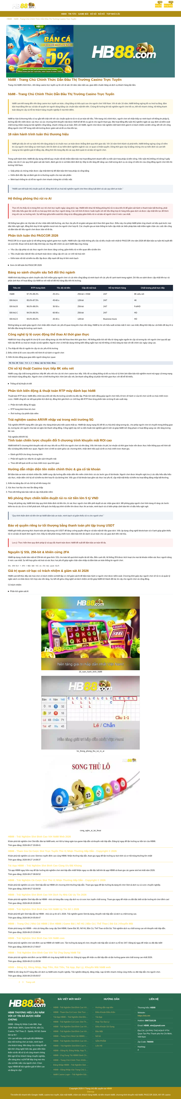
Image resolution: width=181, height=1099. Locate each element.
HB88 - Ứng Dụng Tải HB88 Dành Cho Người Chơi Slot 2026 (71, 1055)
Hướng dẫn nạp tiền (104, 1007)
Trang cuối (30, 982)
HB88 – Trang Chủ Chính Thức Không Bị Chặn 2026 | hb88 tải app (71, 1060)
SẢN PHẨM (100, 1041)
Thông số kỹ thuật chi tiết (21, 384)
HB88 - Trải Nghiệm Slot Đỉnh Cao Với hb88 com (36, 938)
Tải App (98, 1017)
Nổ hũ (98, 1036)
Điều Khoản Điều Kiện (105, 1012)
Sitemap (90, 1092)
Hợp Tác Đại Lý (102, 1022)
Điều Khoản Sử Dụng (104, 1027)
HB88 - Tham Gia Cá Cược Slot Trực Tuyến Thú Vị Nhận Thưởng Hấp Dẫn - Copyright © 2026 (62, 851)
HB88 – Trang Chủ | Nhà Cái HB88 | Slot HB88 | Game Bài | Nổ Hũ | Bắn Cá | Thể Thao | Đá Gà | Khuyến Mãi (70, 923)
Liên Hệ (98, 1046)
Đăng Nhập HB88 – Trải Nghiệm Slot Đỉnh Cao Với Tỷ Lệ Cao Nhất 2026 (71, 1065)
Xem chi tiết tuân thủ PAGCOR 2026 (26, 265)
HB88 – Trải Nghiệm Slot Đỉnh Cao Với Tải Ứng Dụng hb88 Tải (44, 952)
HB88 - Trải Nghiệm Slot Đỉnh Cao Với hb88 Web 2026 (39, 836)
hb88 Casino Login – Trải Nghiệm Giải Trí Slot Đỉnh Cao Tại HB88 (71, 1074)
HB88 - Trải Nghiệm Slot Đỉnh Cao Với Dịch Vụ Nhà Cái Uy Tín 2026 (47, 894)
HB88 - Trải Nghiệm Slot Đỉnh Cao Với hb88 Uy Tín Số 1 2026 (43, 909)
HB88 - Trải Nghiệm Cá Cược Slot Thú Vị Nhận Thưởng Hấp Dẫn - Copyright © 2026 (57, 880)
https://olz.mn (144, 1016)
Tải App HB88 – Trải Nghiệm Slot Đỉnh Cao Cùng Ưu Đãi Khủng (45, 865)
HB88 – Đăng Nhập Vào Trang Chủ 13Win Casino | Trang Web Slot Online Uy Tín (71, 1070)
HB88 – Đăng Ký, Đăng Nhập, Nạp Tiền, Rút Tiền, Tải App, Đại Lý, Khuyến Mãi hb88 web (59, 967)
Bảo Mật (99, 1031)
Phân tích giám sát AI (19, 591)
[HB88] (24, 5)
